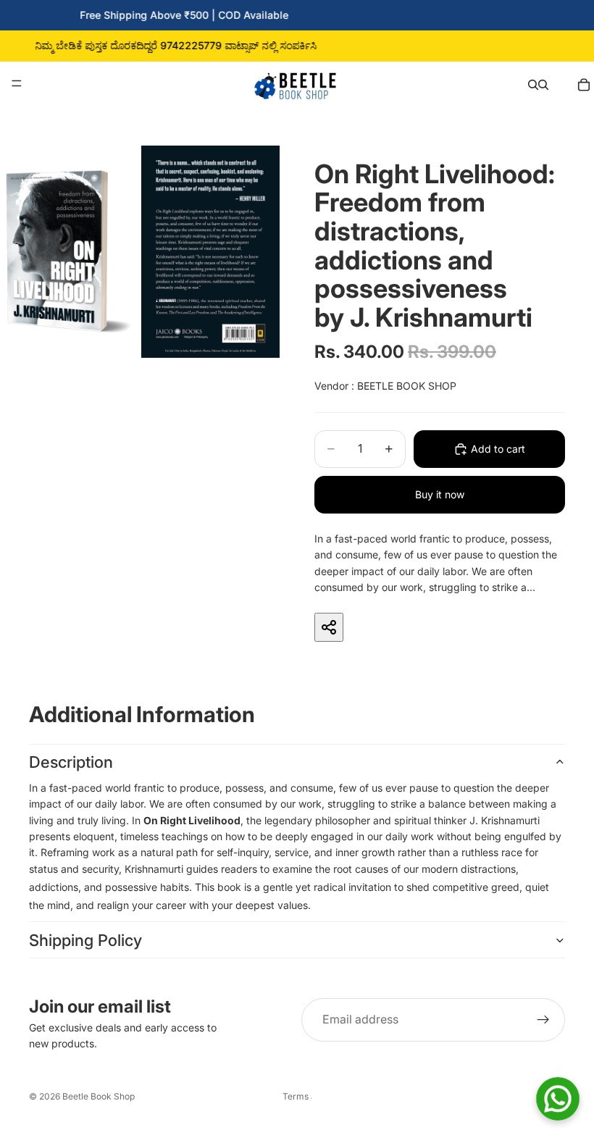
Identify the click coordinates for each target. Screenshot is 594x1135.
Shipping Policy (85, 940)
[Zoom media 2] (210, 252)
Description (71, 762)
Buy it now (439, 494)
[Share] (328, 627)
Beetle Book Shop (98, 1096)
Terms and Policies (297, 1096)
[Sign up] (543, 1020)
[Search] (533, 83)
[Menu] (16, 83)
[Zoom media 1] (69, 252)
